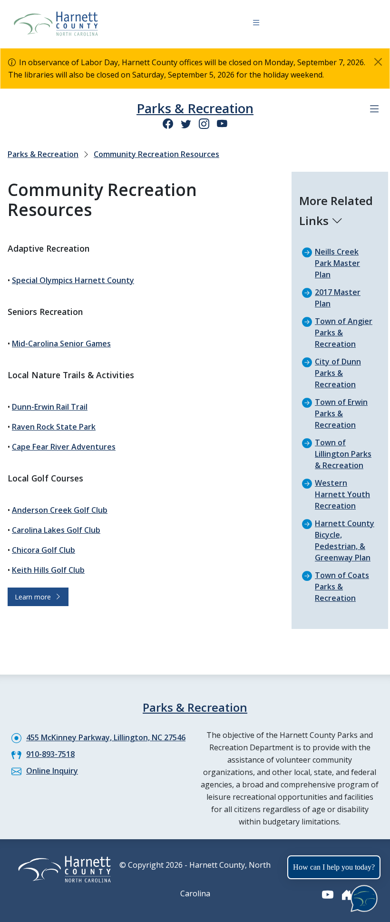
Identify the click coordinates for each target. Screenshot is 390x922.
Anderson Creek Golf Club (59, 510)
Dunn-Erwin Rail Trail (50, 407)
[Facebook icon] (168, 123)
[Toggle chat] (362, 896)
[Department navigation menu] (374, 109)
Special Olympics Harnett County (73, 280)
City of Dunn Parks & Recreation (338, 373)
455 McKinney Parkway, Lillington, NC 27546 (105, 737)
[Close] (378, 62)
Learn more (35, 596)
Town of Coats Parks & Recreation (342, 586)
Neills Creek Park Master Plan (337, 263)
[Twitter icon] (186, 123)
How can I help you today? (334, 867)
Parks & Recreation (195, 108)
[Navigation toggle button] (256, 24)
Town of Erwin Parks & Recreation (341, 413)
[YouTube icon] (222, 123)
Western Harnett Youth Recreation (342, 494)
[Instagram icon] (204, 123)
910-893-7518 (50, 754)
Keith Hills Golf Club (48, 570)
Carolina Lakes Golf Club (56, 530)
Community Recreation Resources (156, 154)
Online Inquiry (52, 770)
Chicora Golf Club (43, 550)
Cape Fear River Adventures (64, 446)
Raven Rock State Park (54, 427)
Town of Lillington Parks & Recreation (343, 454)
